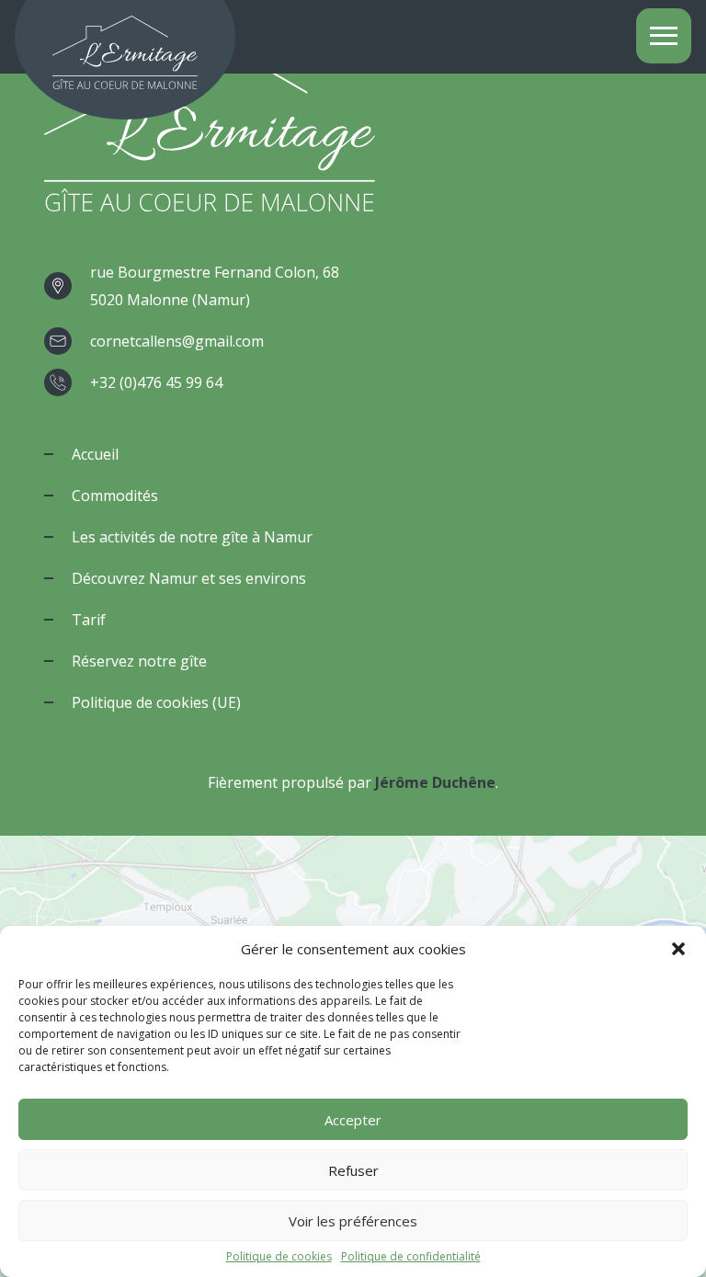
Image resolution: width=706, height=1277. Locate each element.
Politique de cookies (279, 1256)
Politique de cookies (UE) (156, 702)
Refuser (353, 1170)
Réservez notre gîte (139, 661)
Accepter (353, 1120)
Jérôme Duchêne (435, 782)
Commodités (115, 495)
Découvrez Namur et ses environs (189, 578)
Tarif (89, 620)
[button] (678, 949)
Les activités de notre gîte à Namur (192, 537)
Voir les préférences (353, 1221)
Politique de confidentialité (411, 1256)
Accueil (95, 454)
